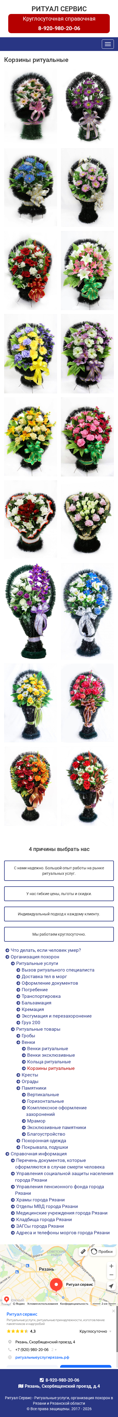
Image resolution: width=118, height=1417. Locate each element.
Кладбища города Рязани (44, 1219)
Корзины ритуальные (51, 1068)
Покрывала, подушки (45, 1147)
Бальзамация (36, 1002)
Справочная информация (39, 1153)
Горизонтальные (45, 1101)
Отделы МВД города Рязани (47, 1206)
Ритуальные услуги (37, 963)
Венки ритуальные (47, 1048)
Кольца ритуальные (49, 1061)
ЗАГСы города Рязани (40, 1226)
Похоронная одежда (44, 1140)
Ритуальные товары (38, 1029)
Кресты (30, 1075)
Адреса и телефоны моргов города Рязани (63, 1232)
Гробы (28, 1035)
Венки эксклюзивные (51, 1055)
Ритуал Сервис (59, 9)
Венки (28, 1042)
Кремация (33, 1009)
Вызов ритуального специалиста (58, 970)
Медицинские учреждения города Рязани (62, 1213)
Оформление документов (50, 983)
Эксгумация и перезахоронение (57, 1016)
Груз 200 (31, 1022)
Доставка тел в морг (44, 976)
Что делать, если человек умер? (46, 950)
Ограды (30, 1081)
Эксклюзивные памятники (56, 1127)
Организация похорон (35, 956)
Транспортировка (41, 996)
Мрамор (36, 1121)
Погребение (35, 989)
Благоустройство (46, 1134)
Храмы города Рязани (40, 1199)
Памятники (34, 1088)
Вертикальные (43, 1094)
